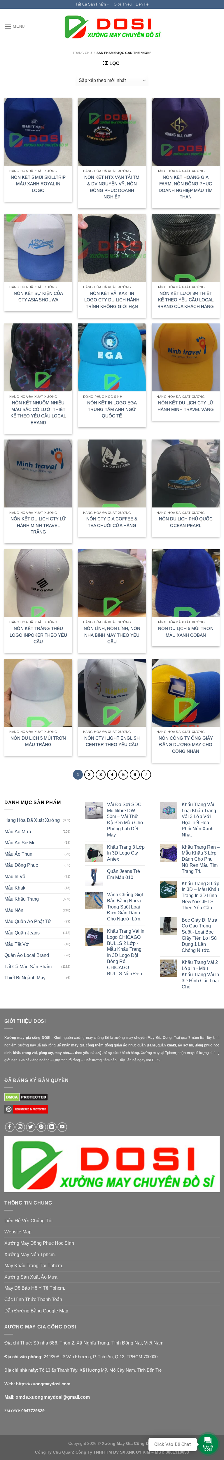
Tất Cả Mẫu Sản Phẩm (28, 966)
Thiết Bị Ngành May (25, 977)
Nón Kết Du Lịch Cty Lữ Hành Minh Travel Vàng (186, 406)
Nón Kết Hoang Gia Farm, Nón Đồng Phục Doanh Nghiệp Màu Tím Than (186, 187)
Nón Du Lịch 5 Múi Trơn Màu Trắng (38, 741)
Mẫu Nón (13, 910)
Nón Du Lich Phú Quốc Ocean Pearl (186, 522)
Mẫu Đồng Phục (21, 865)
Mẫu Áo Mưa (17, 831)
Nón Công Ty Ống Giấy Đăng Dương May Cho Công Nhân (186, 745)
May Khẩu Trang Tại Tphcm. (33, 1265)
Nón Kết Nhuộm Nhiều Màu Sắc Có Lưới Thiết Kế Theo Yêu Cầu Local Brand (38, 412)
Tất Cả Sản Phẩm (91, 4)
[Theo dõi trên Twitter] (31, 1127)
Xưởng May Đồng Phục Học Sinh (39, 1243)
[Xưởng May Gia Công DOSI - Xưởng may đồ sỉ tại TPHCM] (112, 26)
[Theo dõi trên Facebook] (10, 1127)
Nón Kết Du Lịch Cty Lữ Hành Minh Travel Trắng (38, 525)
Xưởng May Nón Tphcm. (30, 1254)
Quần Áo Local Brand (26, 955)
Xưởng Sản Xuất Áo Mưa (30, 1277)
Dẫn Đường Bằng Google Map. (36, 1310)
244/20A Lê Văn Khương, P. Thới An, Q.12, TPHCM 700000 (101, 1356)
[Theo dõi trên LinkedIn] (52, 1127)
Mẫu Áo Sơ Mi (19, 842)
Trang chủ (82, 53)
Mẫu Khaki (15, 887)
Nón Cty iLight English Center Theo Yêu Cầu (112, 741)
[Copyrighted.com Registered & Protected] (26, 1111)
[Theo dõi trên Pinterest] (41, 1127)
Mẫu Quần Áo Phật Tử (27, 921)
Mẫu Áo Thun (18, 854)
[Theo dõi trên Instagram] (20, 1127)
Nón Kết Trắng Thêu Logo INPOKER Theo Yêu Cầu (38, 635)
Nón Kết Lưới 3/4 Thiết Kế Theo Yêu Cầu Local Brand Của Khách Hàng (186, 300)
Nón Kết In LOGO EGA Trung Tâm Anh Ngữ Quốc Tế (112, 409)
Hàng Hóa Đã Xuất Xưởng (32, 820)
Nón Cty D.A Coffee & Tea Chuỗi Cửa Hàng (111, 522)
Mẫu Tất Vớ (16, 944)
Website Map (18, 1231)
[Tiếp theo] (146, 775)
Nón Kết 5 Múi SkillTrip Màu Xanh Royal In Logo (38, 184)
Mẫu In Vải (15, 876)
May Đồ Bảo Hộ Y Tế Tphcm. (34, 1288)
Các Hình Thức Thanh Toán (33, 1299)
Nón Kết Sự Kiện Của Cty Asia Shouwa (38, 296)
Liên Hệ (142, 4)
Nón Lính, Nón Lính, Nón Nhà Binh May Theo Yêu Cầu (112, 635)
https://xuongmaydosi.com (43, 1383)
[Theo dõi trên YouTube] (62, 1127)
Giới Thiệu (123, 4)
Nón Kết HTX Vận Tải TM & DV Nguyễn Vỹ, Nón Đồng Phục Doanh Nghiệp (111, 187)
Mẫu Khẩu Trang (21, 899)
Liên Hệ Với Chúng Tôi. (29, 1220)
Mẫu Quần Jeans (22, 932)
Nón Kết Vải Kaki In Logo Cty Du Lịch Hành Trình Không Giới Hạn (111, 300)
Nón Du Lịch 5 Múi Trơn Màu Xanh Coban (186, 632)
